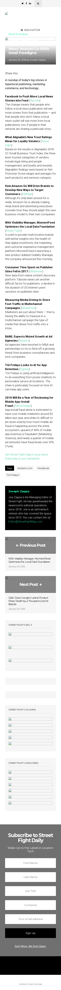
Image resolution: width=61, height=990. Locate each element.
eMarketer (35, 271)
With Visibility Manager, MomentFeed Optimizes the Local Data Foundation (29, 560)
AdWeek (27, 194)
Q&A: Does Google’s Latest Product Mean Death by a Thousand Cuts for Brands (28, 601)
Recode (34, 100)
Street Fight (13, 230)
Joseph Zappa (38, 59)
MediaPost (28, 308)
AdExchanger (22, 405)
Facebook (43, 468)
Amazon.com (25, 468)
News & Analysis (18, 34)
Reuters (24, 340)
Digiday (24, 369)
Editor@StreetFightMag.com (25, 521)
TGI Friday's (13, 475)
